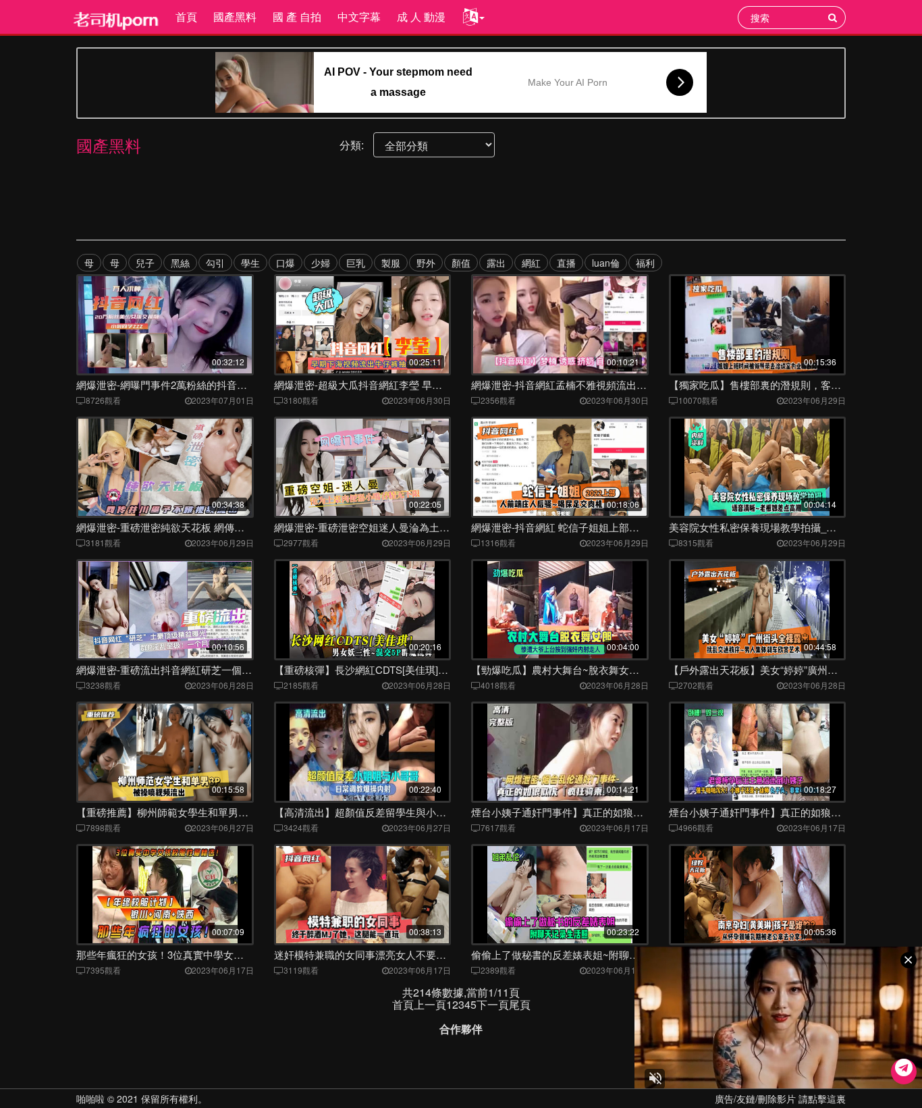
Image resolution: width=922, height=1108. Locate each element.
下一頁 (493, 1004)
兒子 (145, 262)
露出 (496, 262)
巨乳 (355, 262)
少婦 (320, 262)
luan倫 (606, 262)
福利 (645, 262)
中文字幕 (359, 16)
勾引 (215, 262)
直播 (566, 262)
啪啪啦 (90, 1098)
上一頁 (430, 1004)
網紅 (531, 262)
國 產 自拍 (297, 16)
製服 (390, 262)
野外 (425, 262)
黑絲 (180, 262)
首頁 (186, 16)
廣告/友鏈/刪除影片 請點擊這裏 (780, 1098)
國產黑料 (234, 16)
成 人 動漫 (421, 16)
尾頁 (520, 1004)
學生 (250, 262)
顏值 (461, 262)
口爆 (285, 262)
